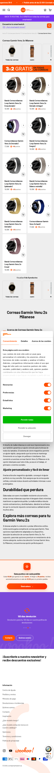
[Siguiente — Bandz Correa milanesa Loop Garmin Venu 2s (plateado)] (23, 166)
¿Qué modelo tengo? (11, 720)
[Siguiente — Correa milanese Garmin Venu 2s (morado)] (23, 125)
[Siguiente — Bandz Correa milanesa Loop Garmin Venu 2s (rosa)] (23, 246)
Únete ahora (26, 586)
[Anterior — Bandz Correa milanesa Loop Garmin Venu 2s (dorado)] (6, 206)
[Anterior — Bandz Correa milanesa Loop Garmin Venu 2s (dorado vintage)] (31, 85)
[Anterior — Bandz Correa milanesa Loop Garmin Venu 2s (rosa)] (6, 246)
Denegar (27, 436)
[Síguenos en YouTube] (10, 750)
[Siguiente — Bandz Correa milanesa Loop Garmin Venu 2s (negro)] (48, 125)
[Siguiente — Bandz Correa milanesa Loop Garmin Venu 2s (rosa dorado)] (23, 85)
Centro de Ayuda (9, 690)
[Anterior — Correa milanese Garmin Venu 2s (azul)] (31, 206)
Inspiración (7, 716)
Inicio (4, 33)
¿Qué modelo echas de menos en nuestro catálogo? (15, 726)
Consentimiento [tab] (10, 341)
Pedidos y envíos (9, 694)
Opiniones (7, 732)
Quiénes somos (25, 638)
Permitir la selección (27, 428)
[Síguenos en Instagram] (4, 750)
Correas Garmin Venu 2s (29, 33)
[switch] (47, 393)
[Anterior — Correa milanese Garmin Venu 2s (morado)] (6, 125)
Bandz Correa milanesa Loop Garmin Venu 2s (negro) (38, 143)
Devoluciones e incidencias (13, 703)
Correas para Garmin (14, 33)
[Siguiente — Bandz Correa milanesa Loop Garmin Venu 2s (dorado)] (23, 206)
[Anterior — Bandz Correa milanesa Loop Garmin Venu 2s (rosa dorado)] (6, 85)
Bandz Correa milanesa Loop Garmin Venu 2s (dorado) (13, 224)
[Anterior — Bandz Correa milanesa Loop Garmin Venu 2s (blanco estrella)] (31, 166)
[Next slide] (48, 53)
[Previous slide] (5, 53)
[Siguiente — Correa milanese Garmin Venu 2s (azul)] (48, 206)
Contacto (8, 638)
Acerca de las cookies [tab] (41, 341)
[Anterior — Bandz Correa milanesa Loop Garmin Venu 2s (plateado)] (6, 166)
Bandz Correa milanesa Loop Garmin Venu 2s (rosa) (13, 264)
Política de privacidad (11, 741)
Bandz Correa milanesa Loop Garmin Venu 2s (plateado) (13, 183)
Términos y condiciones (12, 736)
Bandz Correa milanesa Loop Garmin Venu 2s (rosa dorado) (13, 103)
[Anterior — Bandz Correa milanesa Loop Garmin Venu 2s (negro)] (31, 125)
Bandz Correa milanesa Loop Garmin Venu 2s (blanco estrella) (38, 183)
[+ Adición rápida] (23, 94)
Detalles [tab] (24, 341)
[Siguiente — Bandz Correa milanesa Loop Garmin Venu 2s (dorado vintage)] (48, 85)
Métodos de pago (9, 699)
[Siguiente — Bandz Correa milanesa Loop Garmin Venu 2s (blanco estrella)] (48, 166)
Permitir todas (27, 420)
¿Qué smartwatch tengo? (15, 27)
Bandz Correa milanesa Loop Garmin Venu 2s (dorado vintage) (38, 103)
